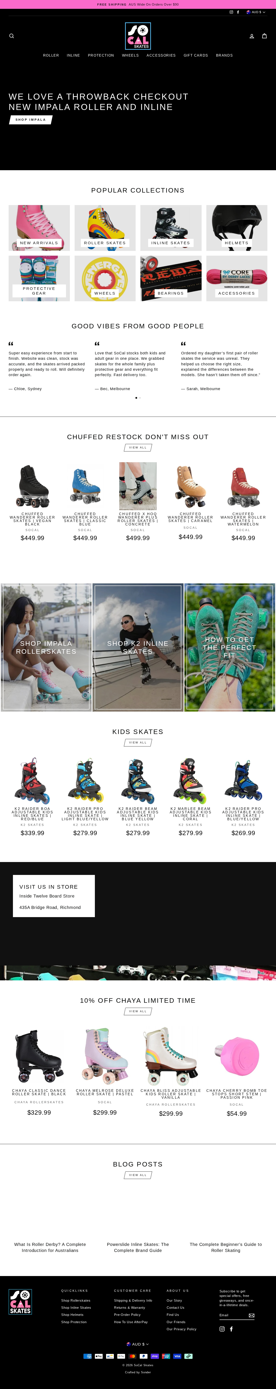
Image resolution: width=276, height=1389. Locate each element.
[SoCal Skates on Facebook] (231, 1329)
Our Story (174, 1300)
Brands (224, 55)
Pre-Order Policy (127, 1314)
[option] (138, 4)
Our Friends (176, 1322)
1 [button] (136, 398)
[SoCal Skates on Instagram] (222, 1329)
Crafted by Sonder (138, 1372)
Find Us (173, 1314)
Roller (51, 55)
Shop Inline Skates (76, 1307)
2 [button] (140, 398)
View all (138, 447)
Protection (101, 55)
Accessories (161, 55)
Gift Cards (196, 55)
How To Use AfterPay (131, 1322)
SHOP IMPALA (31, 119)
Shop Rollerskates (75, 1300)
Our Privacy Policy (182, 1329)
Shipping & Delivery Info (133, 1300)
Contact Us (176, 1307)
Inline (73, 55)
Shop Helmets (72, 1314)
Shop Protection (74, 1322)
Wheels (130, 55)
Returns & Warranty (129, 1307)
